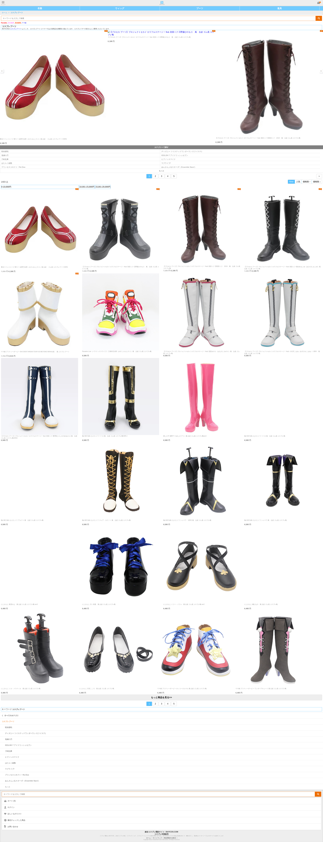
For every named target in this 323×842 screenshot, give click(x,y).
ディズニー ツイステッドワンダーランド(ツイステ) (181, 151)
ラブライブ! (166, 163)
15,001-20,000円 (102, 187)
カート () (12, 801)
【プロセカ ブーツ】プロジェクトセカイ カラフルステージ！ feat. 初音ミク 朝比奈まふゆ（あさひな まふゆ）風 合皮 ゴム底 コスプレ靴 (282, 268)
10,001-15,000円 (86, 187)
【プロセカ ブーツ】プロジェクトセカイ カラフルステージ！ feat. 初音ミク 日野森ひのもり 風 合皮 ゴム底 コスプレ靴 (149, 37)
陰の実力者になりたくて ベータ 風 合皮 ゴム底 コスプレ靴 (264, 436)
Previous (2, 71)
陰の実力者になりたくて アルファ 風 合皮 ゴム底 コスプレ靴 (22, 520)
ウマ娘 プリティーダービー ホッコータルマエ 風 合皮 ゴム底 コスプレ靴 (182, 688)
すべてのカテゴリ (11, 715)
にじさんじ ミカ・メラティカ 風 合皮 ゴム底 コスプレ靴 (20, 688)
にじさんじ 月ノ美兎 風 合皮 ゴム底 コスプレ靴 (98, 604)
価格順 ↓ (317, 182)
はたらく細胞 (6, 163)
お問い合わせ (13, 827)
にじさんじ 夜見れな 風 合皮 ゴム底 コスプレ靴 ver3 (19, 604)
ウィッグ (119, 8)
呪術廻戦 (4, 151)
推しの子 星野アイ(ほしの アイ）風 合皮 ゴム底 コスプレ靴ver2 (185, 436)
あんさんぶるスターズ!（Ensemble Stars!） (178, 167)
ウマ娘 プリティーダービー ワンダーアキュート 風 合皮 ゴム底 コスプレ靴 (261, 688)
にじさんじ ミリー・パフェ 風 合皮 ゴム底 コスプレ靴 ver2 (184, 604)
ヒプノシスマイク (168, 159)
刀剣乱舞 (4, 159)
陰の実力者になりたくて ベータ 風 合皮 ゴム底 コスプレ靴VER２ (105, 436)
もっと (7, 787)
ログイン (11, 807)
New (291, 182)
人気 (298, 182)
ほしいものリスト (15, 814)
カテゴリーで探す (161, 147)
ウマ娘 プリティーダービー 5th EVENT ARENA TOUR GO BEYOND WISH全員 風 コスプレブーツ (35, 352)
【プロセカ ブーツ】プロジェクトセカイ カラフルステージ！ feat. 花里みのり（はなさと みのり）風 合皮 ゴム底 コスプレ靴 (201, 352)
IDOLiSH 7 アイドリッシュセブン (174, 155)
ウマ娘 (24, 23)
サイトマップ (157, 838)
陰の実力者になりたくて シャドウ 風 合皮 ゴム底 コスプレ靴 (265, 520)
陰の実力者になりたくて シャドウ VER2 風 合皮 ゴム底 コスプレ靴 (187, 520)
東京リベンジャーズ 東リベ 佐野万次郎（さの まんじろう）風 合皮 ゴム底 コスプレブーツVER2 (33, 139)
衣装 (40, 8)
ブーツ (199, 8)
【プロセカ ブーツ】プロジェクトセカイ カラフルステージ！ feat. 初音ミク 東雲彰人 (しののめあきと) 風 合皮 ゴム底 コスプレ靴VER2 (39, 437)
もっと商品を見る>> (161, 697)
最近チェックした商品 (16, 820)
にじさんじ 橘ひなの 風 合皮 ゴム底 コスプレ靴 (261, 604)
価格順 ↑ (306, 182)
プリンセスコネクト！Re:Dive (13, 167)
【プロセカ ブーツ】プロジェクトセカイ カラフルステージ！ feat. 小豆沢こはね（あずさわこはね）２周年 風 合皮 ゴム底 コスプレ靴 (282, 352)
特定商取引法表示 (170, 838)
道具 (279, 8)
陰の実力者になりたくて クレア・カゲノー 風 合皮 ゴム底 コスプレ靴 (106, 520)
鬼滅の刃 (4, 155)
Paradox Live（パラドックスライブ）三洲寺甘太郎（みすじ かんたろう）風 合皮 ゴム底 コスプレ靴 (116, 351)
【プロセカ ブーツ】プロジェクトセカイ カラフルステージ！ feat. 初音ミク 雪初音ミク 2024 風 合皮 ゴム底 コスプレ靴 (258, 138)
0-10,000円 (6, 187)
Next (321, 71)
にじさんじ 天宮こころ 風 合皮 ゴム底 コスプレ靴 (96, 688)
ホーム (4, 12)
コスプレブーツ (16, 12)
